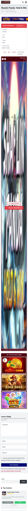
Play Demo (14, 365)
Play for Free (15, 203)
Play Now (20, 502)
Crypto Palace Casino (13, 492)
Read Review (8, 502)
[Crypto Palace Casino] (4, 494)
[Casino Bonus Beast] (5, 2)
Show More (20, 25)
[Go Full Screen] (5, 59)
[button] (14, 205)
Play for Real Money (15, 208)
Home (2, 11)
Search (3, 479)
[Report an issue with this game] (3, 59)
